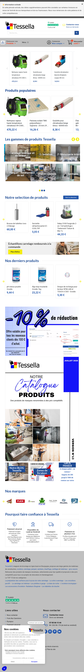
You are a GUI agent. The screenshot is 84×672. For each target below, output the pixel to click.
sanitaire (40, 569)
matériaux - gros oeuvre (68, 569)
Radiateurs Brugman (33, 586)
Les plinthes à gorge (38, 583)
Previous (71, 139)
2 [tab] (42, 191)
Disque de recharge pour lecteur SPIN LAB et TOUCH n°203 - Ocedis (67, 289)
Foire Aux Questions (14, 618)
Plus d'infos (15, 252)
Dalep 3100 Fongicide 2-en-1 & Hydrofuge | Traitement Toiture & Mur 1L (67, 227)
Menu (24, 42)
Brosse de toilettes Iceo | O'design (16, 224)
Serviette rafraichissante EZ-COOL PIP (40, 225)
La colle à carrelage (56, 581)
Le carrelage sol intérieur (21, 583)
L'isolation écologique (68, 583)
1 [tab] (40, 191)
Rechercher (77, 33)
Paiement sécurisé (13, 625)
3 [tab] (44, 191)
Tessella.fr (9, 566)
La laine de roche (53, 583)
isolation (19, 569)
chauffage (47, 569)
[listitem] (16, 114)
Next (75, 139)
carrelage (27, 569)
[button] (4, 114)
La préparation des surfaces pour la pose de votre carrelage (26, 581)
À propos (10, 621)
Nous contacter (12, 615)
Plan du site (51, 649)
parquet (34, 569)
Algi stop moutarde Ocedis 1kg (39, 288)
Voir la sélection (70, 197)
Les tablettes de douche (51, 586)
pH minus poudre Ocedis (14, 288)
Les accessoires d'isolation (15, 586)
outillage (55, 569)
